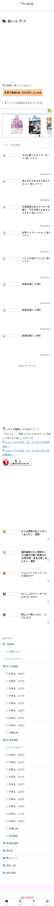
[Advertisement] (27, 53)
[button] (48, 145)
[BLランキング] (16, 462)
